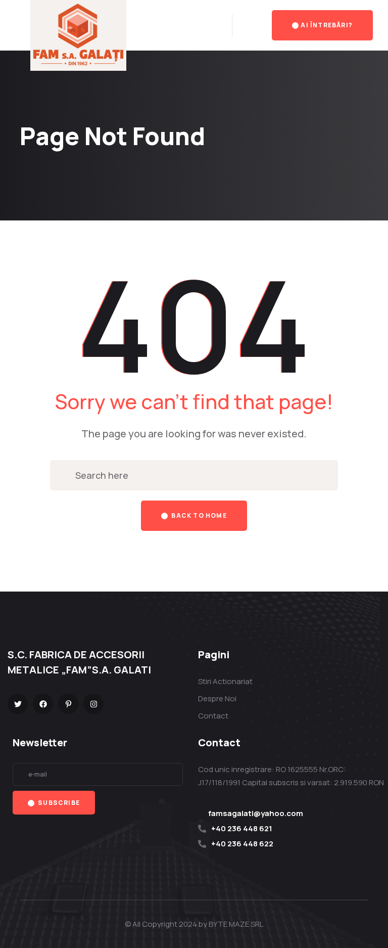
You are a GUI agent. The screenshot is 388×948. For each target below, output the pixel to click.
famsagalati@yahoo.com (255, 813)
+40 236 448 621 (241, 828)
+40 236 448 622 (242, 843)
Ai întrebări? (327, 25)
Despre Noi (217, 698)
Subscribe (58, 802)
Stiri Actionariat (225, 681)
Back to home (198, 515)
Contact (213, 715)
